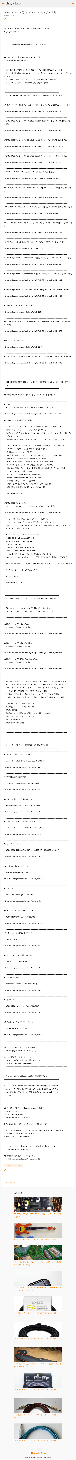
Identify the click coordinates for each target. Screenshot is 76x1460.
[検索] (73, 3)
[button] (5, 19)
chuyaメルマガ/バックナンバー (13, 1165)
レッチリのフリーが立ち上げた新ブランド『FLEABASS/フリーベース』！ (37, 1239)
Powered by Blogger (39, 1453)
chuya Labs (14, 3)
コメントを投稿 (9, 1182)
